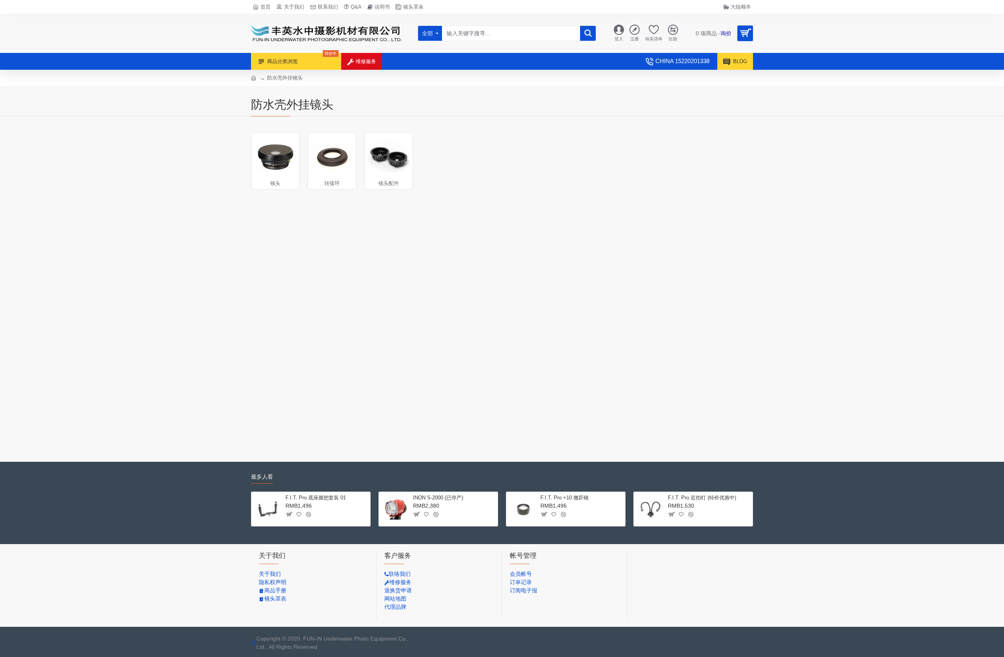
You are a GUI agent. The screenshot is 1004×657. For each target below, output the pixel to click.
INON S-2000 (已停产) (438, 498)
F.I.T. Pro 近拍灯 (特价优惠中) (702, 498)
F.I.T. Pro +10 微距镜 (564, 498)
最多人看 (262, 477)
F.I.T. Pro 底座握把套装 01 (316, 498)
